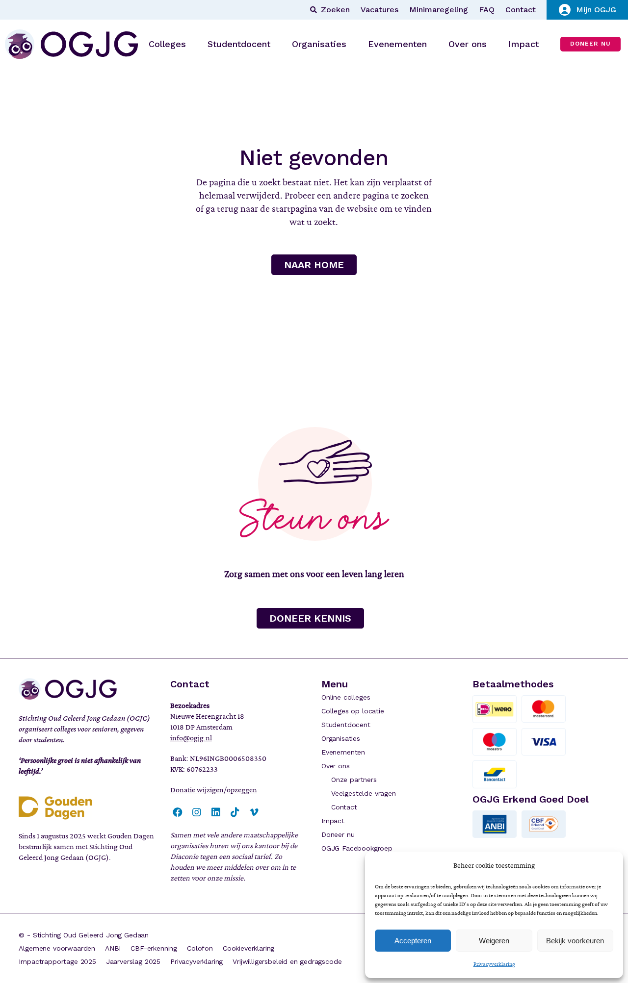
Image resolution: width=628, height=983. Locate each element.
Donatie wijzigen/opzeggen (213, 790)
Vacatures (379, 9)
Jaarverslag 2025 (133, 961)
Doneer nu (337, 834)
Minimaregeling (438, 9)
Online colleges (345, 697)
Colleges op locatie (352, 711)
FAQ (487, 9)
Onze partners (354, 779)
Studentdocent (345, 725)
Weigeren (494, 940)
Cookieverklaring (248, 948)
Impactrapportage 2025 (57, 961)
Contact (520, 9)
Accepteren (412, 940)
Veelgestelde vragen (363, 793)
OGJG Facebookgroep (356, 848)
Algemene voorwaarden (57, 948)
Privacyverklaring (494, 964)
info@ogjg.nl (191, 738)
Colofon (200, 948)
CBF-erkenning (154, 948)
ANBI (113, 948)
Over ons (335, 766)
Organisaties (340, 738)
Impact (332, 821)
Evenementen (343, 752)
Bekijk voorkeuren (575, 940)
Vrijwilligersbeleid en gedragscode (287, 961)
